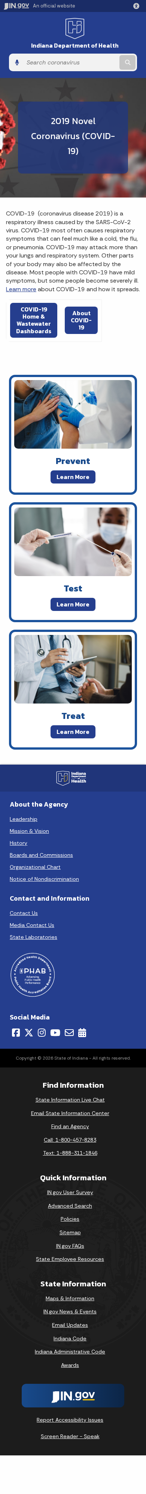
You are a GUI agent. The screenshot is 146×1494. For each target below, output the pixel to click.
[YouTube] (55, 1032)
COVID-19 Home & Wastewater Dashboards (33, 320)
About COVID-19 (81, 320)
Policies (70, 1219)
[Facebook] (16, 1032)
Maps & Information (70, 1298)
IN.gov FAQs (70, 1246)
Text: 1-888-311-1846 (70, 1153)
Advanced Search (70, 1205)
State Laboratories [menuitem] (33, 937)
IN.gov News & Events (70, 1311)
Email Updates (70, 1325)
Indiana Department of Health (75, 45)
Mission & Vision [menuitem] (29, 831)
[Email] (69, 1032)
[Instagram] (42, 1032)
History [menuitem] (18, 843)
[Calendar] (82, 1032)
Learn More (73, 476)
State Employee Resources (70, 1259)
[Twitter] (28, 1032)
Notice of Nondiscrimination (44, 879)
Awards (70, 1365)
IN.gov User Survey (70, 1192)
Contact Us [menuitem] (24, 913)
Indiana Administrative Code (70, 1351)
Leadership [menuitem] (23, 819)
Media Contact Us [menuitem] (32, 925)
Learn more (21, 289)
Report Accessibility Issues (70, 1419)
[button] (137, 6)
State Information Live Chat (70, 1099)
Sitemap (70, 1232)
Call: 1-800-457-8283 (70, 1139)
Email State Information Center (70, 1113)
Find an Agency (70, 1126)
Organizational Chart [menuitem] (35, 867)
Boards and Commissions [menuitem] (41, 855)
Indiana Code (70, 1338)
